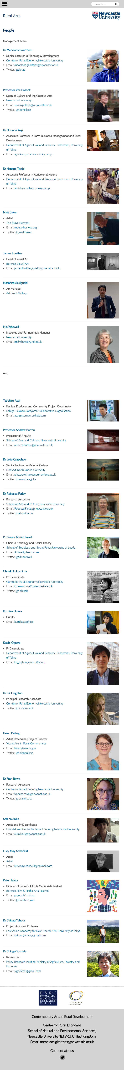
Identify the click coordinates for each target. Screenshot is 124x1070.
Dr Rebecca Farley (14, 493)
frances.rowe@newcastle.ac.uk (32, 794)
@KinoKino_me (25, 900)
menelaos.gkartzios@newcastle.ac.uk (36, 65)
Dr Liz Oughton (12, 693)
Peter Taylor (10, 880)
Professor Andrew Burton (19, 430)
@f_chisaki (22, 591)
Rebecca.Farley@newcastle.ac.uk (33, 508)
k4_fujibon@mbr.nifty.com (29, 662)
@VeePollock (23, 110)
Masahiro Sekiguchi (15, 283)
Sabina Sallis (11, 819)
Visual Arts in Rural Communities (26, 743)
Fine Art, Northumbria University (25, 470)
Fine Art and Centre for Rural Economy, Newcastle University (42, 829)
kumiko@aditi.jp (24, 621)
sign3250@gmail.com (27, 971)
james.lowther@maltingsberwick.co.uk (37, 268)
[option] (48, 998)
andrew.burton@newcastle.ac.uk (33, 445)
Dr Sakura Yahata (14, 920)
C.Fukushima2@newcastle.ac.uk (33, 586)
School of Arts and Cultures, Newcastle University (36, 440)
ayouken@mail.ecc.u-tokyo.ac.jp (33, 154)
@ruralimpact (24, 798)
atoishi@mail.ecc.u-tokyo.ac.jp (32, 188)
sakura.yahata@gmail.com (30, 935)
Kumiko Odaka (12, 611)
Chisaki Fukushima (15, 571)
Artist (9, 861)
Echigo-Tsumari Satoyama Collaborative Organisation (38, 411)
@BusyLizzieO (24, 708)
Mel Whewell (11, 327)
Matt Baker (10, 212)
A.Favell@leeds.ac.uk (26, 552)
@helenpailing (24, 753)
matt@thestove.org (25, 227)
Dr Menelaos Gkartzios (17, 50)
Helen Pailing (11, 733)
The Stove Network (17, 223)
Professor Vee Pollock (17, 90)
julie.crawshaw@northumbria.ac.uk (35, 474)
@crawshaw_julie (26, 479)
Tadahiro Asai (11, 400)
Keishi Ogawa (11, 642)
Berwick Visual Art (17, 264)
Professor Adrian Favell (17, 537)
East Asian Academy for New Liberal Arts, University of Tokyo (43, 931)
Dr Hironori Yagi (13, 130)
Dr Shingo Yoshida (14, 951)
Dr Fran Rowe (11, 779)
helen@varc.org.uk (25, 748)
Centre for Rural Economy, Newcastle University (34, 60)
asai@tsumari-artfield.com (30, 415)
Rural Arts (11, 15)
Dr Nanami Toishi (14, 169)
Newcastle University (18, 100)
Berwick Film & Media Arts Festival (27, 891)
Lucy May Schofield (15, 851)
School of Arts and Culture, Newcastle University (35, 504)
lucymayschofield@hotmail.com (33, 866)
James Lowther (12, 253)
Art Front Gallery (16, 293)
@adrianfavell (24, 557)
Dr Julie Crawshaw (14, 459)
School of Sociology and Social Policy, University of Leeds (40, 547)
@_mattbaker (24, 232)
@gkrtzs (20, 69)
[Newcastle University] (101, 15)
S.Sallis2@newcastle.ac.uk (30, 834)
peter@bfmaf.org (24, 895)
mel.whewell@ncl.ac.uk (28, 342)
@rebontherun (24, 513)
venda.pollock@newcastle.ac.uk (33, 105)
